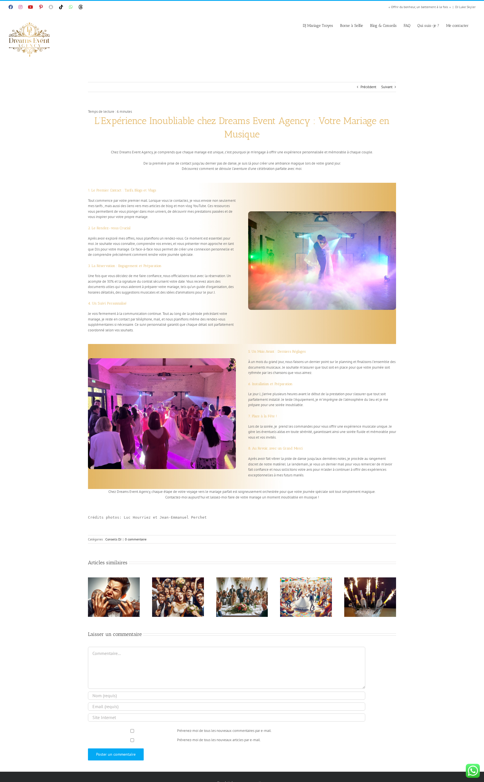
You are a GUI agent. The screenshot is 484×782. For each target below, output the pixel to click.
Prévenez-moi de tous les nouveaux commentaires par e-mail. (224, 730)
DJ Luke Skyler (465, 7)
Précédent (368, 87)
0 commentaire (135, 539)
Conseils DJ (113, 539)
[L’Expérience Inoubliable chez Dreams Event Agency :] (322, 213)
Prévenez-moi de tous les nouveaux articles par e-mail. (219, 739)
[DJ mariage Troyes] (162, 360)
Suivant (386, 87)
